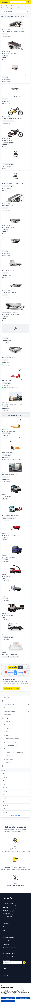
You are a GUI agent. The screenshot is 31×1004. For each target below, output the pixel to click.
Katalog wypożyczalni (8, 972)
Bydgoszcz (6, 802)
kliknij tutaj (10, 905)
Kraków (5, 777)
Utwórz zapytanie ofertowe (11, 688)
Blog (4, 930)
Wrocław (5, 781)
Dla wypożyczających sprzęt (9, 956)
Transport (8, 5)
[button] (15, 29)
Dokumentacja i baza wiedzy (10, 947)
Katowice (5, 808)
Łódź (4, 784)
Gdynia (5, 812)
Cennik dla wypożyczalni (8, 937)
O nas (4, 926)
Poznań (5, 788)
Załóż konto (5, 975)
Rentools (3, 5)
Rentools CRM (6, 944)
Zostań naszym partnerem (9, 933)
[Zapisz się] (24, 962)
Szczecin (5, 795)
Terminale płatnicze (7, 940)
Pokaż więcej (15, 815)
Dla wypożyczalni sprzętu (9, 953)
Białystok (5, 805)
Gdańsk (5, 791)
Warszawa (5, 774)
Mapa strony (6, 923)
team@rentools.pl (9, 903)
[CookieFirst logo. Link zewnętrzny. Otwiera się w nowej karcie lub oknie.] (1, 985)
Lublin (4, 798)
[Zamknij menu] (29, 2)
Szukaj (4, 968)
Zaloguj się (5, 979)
